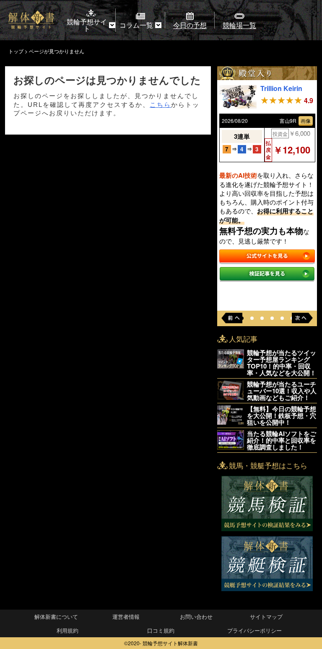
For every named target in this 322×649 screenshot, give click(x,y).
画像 (306, 120)
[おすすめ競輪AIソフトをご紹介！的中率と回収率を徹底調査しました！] (230, 447)
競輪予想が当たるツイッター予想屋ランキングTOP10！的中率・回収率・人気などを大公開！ (281, 362)
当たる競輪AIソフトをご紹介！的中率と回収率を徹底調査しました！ (281, 440)
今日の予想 (190, 25)
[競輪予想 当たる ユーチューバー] (230, 397)
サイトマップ (266, 616)
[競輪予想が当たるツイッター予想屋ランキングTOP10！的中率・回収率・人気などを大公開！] (230, 366)
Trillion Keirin (281, 88)
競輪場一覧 (239, 25)
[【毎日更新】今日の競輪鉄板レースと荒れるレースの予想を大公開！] (230, 422)
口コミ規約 (160, 630)
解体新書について (56, 616)
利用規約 (67, 630)
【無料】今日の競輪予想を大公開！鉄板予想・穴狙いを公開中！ (281, 415)
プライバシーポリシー (254, 630)
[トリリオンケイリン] (238, 106)
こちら (160, 104)
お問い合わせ (196, 616)
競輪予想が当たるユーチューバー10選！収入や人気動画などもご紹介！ (282, 390)
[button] (252, 318)
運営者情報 (126, 616)
